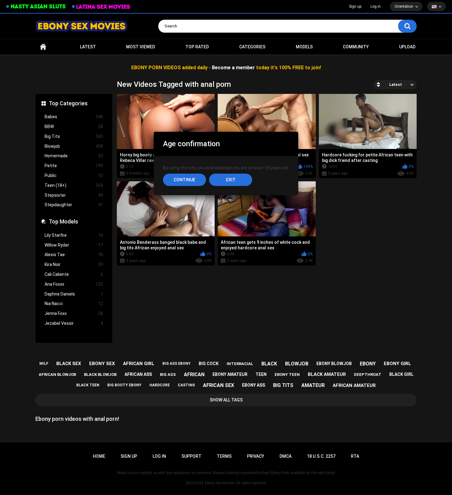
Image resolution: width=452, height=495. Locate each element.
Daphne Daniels (74, 294)
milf (43, 363)
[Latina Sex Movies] (101, 6)
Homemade (74, 155)
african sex (218, 385)
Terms (224, 456)
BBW (74, 126)
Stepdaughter (74, 204)
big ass (168, 374)
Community (356, 46)
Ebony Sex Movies (220, 483)
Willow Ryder (74, 245)
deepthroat (367, 374)
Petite (74, 165)
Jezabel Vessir (74, 323)
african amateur (354, 385)
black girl (401, 374)
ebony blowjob (334, 363)
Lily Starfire (74, 235)
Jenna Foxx (74, 313)
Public (74, 175)
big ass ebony (176, 363)
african (194, 374)
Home (43, 47)
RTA (355, 456)
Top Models (63, 221)
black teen (87, 385)
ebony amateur (230, 374)
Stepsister (74, 195)
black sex (68, 363)
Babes (74, 116)
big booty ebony (124, 385)
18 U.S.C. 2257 (321, 456)
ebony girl (397, 363)
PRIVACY (255, 456)
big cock (209, 363)
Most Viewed (140, 46)
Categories (252, 46)
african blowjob (57, 374)
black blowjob (100, 374)
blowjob (296, 364)
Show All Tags (226, 399)
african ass (138, 374)
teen (261, 374)
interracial (240, 363)
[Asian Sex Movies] (36, 6)
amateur (313, 385)
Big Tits (74, 136)
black (269, 364)
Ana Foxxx (74, 284)
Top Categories (68, 103)
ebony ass (253, 385)
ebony (368, 364)
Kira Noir (74, 264)
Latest (88, 46)
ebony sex (102, 363)
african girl (138, 363)
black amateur (327, 374)
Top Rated (197, 46)
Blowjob (74, 146)
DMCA (285, 456)
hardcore (159, 385)
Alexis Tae (74, 254)
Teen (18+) (74, 185)
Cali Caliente (74, 274)
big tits (283, 385)
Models (304, 46)
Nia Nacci (74, 303)
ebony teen (287, 374)
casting (186, 385)
